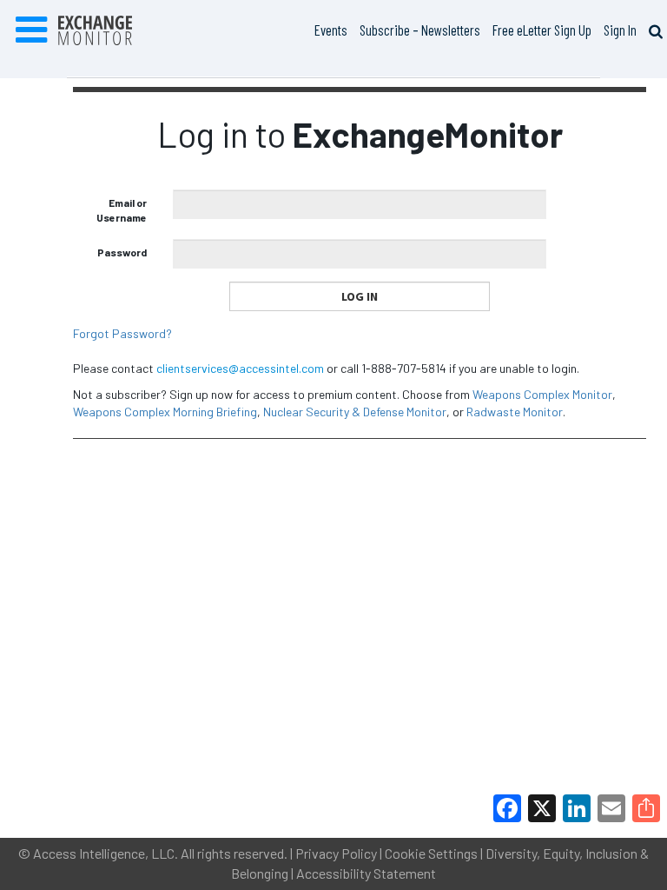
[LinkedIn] (576, 808)
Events (330, 29)
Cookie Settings (431, 853)
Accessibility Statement (366, 873)
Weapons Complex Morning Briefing (165, 411)
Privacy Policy (336, 853)
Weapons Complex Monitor (542, 394)
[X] (542, 808)
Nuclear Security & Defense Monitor (354, 411)
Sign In (620, 29)
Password (122, 252)
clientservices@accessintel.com (240, 368)
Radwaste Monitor (514, 411)
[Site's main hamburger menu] (31, 30)
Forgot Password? (122, 333)
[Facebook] (507, 808)
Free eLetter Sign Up (541, 29)
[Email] (611, 808)
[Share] (646, 808)
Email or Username (121, 209)
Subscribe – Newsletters (420, 29)
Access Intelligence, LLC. (105, 853)
